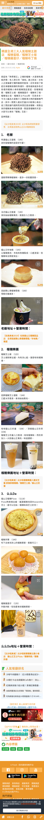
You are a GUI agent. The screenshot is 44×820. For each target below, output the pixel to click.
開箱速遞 (17, 8)
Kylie (18, 67)
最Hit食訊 (6, 7)
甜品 (27, 749)
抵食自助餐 (28, 8)
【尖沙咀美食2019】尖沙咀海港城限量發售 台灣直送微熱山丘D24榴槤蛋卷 (22, 125)
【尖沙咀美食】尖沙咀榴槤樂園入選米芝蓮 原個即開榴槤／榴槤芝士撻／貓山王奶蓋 (22, 483)
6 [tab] (24, 16)
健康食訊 (25, 783)
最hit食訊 (11, 64)
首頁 (3, 64)
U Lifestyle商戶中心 (10, 791)
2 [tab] (20, 13)
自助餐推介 (7, 799)
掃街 (20, 749)
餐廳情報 (21, 64)
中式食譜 (25, 786)
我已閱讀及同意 (22, 810)
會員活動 (19, 788)
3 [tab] (24, 13)
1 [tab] (17, 13)
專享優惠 (29, 788)
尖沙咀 (5, 749)
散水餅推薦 (17, 799)
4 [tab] (27, 13)
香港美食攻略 (8, 788)
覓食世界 (39, 8)
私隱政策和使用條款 (28, 804)
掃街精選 (6, 786)
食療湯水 (35, 786)
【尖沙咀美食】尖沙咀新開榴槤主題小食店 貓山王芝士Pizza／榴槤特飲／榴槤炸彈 (21, 656)
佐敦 (13, 749)
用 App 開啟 (37, 3)
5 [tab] (20, 16)
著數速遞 (6, 783)
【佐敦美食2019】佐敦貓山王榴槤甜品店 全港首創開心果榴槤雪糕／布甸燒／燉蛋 (21, 338)
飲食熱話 (16, 783)
